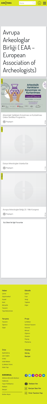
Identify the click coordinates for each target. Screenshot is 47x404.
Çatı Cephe (5, 356)
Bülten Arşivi (6, 394)
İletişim (4, 389)
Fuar (26, 296)
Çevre (4, 294)
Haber (4, 291)
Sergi (26, 299)
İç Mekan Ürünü (7, 364)
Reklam (4, 387)
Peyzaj (27, 339)
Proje (27, 319)
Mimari (27, 330)
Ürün (4, 350)
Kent (3, 302)
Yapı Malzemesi (7, 311)
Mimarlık (5, 305)
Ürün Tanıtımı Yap (35, 393)
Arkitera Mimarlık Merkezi (10, 378)
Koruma (27, 328)
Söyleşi (27, 350)
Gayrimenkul (6, 296)
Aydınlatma (6, 353)
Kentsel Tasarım (30, 325)
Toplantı (27, 302)
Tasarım (5, 308)
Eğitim (27, 294)
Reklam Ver (33, 384)
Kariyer (27, 356)
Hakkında (5, 381)
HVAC (4, 359)
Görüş (27, 353)
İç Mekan (28, 322)
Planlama (28, 342)
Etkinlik (28, 291)
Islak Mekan (6, 361)
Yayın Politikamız (7, 384)
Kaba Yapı (5, 367)
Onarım (27, 336)
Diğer (26, 305)
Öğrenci (4, 325)
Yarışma (5, 319)
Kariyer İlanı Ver (34, 388)
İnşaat (4, 299)
